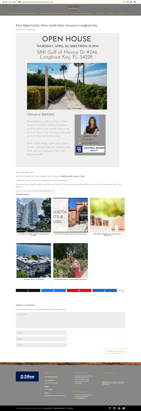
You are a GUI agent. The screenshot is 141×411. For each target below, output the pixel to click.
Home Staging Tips (80, 398)
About (100, 13)
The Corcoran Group (51, 377)
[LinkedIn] (131, 2)
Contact (122, 13)
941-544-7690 (48, 389)
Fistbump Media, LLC (60, 408)
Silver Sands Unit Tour (46, 191)
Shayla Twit (21, 30)
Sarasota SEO (48, 408)
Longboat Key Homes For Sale (83, 376)
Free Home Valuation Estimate (83, 395)
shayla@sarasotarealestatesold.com (55, 395)
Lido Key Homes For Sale (82, 378)
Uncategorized (31, 30)
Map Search (78, 383)
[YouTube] (135, 2)
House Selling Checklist (81, 396)
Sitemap (70, 408)
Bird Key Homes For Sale (82, 379)
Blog (112, 13)
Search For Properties (54, 13)
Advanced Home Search (81, 381)
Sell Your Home (82, 13)
